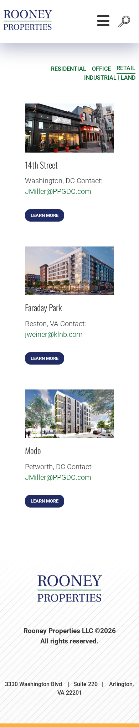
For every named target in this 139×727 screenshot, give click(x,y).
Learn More (44, 215)
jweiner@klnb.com (54, 334)
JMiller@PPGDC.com (58, 191)
